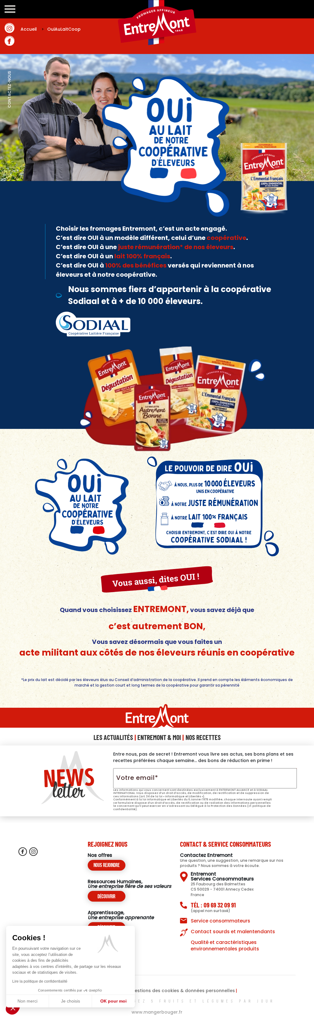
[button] (13, 1007)
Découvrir (106, 896)
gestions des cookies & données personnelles (183, 991)
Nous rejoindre (107, 865)
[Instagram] (9, 28)
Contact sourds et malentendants (233, 931)
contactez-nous (9, 103)
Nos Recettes (203, 737)
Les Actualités (113, 737)
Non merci (27, 1001)
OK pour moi (113, 1001)
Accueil (33, 29)
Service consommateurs (220, 920)
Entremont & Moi (159, 737)
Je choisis (70, 1001)
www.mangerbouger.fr (157, 1012)
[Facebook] (9, 41)
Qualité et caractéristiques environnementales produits (225, 945)
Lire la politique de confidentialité (39, 981)
